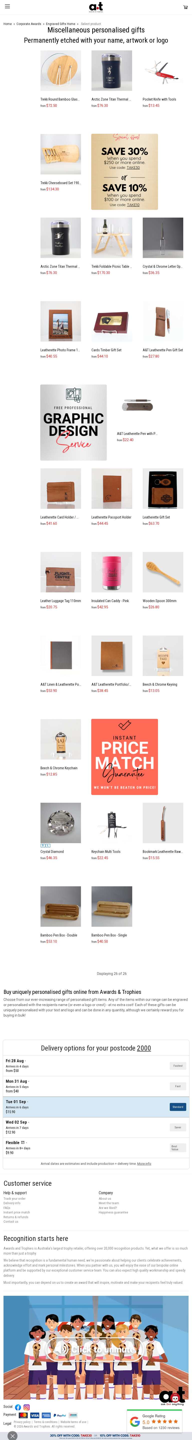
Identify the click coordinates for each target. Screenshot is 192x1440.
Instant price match (17, 1212)
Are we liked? (108, 1208)
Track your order (15, 1198)
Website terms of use (73, 1422)
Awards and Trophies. (37, 1426)
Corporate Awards (28, 24)
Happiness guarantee (113, 1212)
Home (8, 24)
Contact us (11, 1221)
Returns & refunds (16, 1217)
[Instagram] (27, 1407)
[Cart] (185, 7)
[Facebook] (18, 1407)
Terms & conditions (46, 1422)
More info (144, 1164)
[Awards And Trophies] (96, 7)
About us (105, 1198)
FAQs (7, 1208)
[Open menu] (8, 7)
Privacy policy (22, 1422)
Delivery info (12, 1203)
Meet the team (109, 1203)
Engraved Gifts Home (60, 24)
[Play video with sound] (96, 1348)
